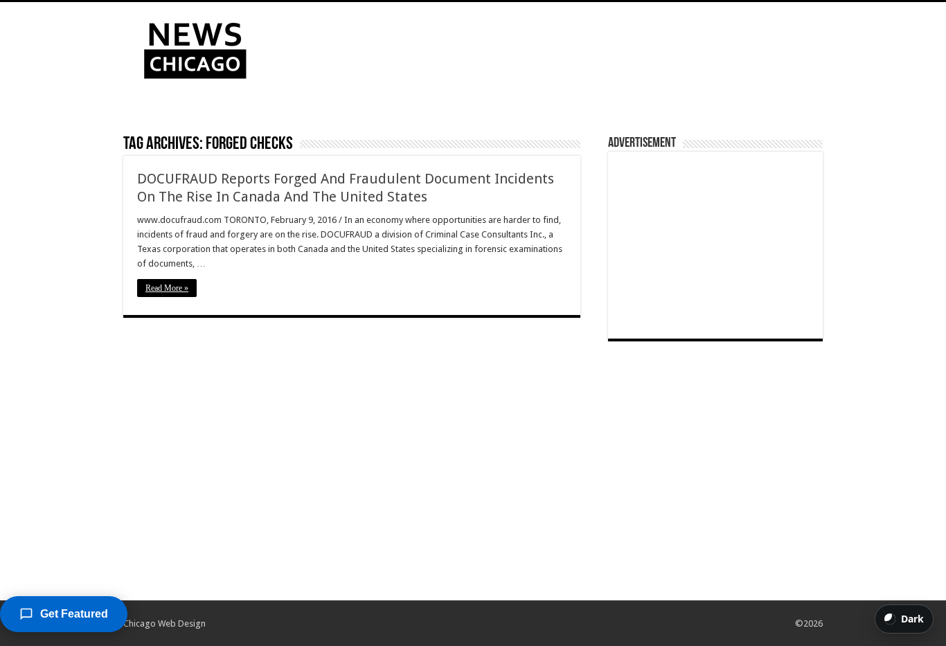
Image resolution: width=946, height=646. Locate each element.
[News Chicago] (195, 47)
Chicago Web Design (164, 623)
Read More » (166, 288)
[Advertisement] (560, 47)
